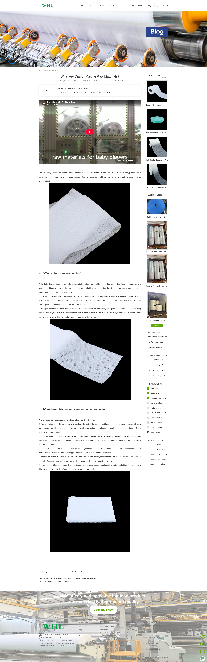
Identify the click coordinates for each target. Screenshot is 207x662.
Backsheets (104, 630)
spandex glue (154, 432)
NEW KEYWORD (151, 622)
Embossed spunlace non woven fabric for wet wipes (159, 449)
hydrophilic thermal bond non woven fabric (158, 398)
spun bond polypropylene (152, 629)
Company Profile (133, 627)
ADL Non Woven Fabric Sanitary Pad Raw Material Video (157, 360)
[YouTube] (53, 657)
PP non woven (155, 427)
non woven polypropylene (158, 422)
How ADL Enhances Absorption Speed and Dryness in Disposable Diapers (71, 578)
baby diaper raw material (49, 572)
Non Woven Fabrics (107, 627)
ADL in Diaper (155, 445)
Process (130, 633)
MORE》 (165, 78)
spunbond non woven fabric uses (154, 647)
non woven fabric (156, 403)
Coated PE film (155, 418)
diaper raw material (69, 572)
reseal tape (153, 393)
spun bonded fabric (157, 464)
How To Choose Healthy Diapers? (155, 343)
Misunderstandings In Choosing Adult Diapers (154, 348)
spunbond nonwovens (150, 635)
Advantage (131, 630)
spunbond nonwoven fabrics (153, 641)
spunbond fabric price (158, 454)
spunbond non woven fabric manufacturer (152, 654)
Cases (81, 633)
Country (130, 642)
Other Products (105, 633)
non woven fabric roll (157, 413)
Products (104, 622)
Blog (60, 71)
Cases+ (156, 325)
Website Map (43, 657)
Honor (129, 636)
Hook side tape (155, 388)
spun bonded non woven (159, 459)
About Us (131, 622)
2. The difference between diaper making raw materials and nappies (84, 92)
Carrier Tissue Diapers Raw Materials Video (156, 377)
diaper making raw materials (90, 572)
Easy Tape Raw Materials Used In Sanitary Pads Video (155, 371)
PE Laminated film (156, 408)
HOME (54, 71)
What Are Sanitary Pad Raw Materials (56, 581)
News (80, 627)
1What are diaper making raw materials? (73, 89)
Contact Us (131, 639)
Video (81, 636)
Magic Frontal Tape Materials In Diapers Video (157, 366)
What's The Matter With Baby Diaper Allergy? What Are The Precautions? (157, 337)
